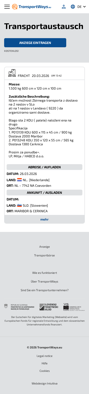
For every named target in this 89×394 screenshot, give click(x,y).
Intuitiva (45, 383)
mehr (44, 219)
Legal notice (45, 356)
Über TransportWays (44, 281)
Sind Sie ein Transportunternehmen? (45, 290)
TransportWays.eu (49, 347)
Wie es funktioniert (44, 272)
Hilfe (45, 363)
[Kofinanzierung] (44, 307)
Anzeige (44, 246)
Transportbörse (44, 255)
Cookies (45, 370)
